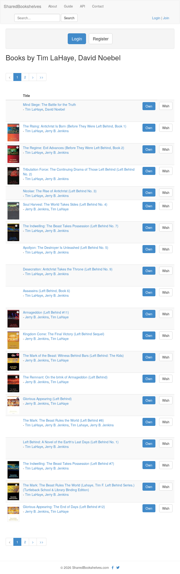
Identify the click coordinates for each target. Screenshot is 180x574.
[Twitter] (118, 567)
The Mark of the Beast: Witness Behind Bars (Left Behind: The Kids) (73, 355)
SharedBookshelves (22, 6)
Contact (98, 6)
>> (41, 77)
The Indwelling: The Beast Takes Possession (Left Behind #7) (68, 463)
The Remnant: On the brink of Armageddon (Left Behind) (65, 377)
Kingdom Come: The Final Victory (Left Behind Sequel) (63, 333)
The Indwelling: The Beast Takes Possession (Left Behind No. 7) (70, 225)
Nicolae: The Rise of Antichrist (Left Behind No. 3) (60, 191)
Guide (68, 6)
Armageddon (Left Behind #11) (46, 312)
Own (149, 106)
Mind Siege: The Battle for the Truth (49, 104)
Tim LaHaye (34, 109)
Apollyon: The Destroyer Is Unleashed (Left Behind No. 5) (65, 247)
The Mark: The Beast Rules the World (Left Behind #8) (63, 420)
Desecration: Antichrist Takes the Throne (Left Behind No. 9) (67, 269)
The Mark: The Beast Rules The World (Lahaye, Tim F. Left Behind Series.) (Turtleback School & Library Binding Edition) (79, 487)
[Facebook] (112, 567)
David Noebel (55, 109)
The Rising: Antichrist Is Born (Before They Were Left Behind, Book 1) (74, 126)
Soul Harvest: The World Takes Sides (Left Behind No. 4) (65, 204)
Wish (165, 106)
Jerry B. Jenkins (57, 130)
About (52, 6)
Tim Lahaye (79, 425)
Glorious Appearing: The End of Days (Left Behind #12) (64, 506)
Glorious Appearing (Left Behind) (47, 398)
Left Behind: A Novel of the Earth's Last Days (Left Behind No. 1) (71, 441)
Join (166, 17)
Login (156, 17)
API (82, 6)
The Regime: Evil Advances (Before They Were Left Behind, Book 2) (73, 147)
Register (101, 38)
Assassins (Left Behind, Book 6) (46, 290)
